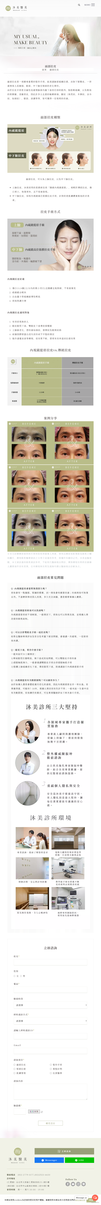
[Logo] (16, 8)
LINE (81, 1160)
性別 (16, 971)
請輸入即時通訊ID (23, 1030)
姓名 (16, 956)
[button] (79, 5)
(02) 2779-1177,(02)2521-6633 (34, 1174)
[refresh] (42, 1111)
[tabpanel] (50, 36)
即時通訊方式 (21, 1014)
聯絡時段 (18, 998)
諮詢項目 (18, 1059)
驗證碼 (17, 1105)
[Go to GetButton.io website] (95, 1202)
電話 (16, 983)
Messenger (51, 1160)
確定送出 (50, 1123)
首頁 (44, 69)
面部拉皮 (54, 69)
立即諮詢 (66, 1151)
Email (17, 1045)
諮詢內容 (18, 1080)
